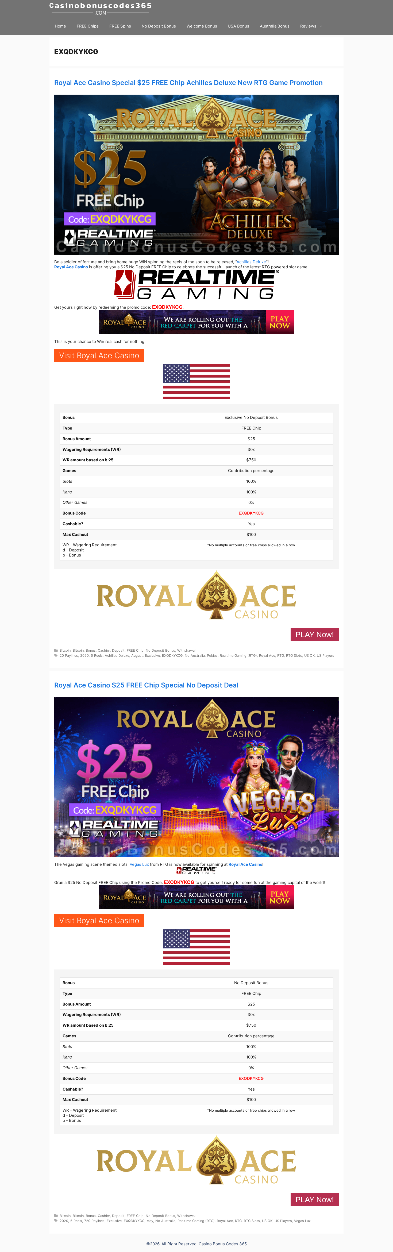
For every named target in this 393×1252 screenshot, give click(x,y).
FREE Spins (120, 26)
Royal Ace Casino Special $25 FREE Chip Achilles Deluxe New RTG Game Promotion (188, 83)
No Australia (195, 656)
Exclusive (152, 656)
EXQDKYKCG (167, 307)
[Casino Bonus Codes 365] (101, 8)
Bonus (91, 650)
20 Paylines (69, 656)
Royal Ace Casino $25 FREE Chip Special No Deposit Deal (146, 685)
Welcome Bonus (202, 26)
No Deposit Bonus (159, 26)
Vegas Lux (139, 864)
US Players (325, 656)
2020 (84, 656)
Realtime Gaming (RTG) (238, 656)
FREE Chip (135, 650)
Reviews (308, 26)
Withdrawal (186, 650)
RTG (280, 656)
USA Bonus (238, 26)
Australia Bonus (275, 26)
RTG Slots (294, 656)
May (150, 1221)
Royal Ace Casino (71, 266)
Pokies (212, 656)
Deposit (118, 650)
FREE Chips (88, 26)
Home (60, 26)
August (137, 656)
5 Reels (97, 656)
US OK (309, 656)
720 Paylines (94, 1221)
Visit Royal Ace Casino (99, 355)
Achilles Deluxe (251, 261)
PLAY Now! (314, 634)
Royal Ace (267, 656)
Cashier (104, 650)
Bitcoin (65, 650)
